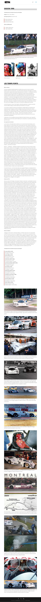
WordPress (18, 600)
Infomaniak (27, 600)
